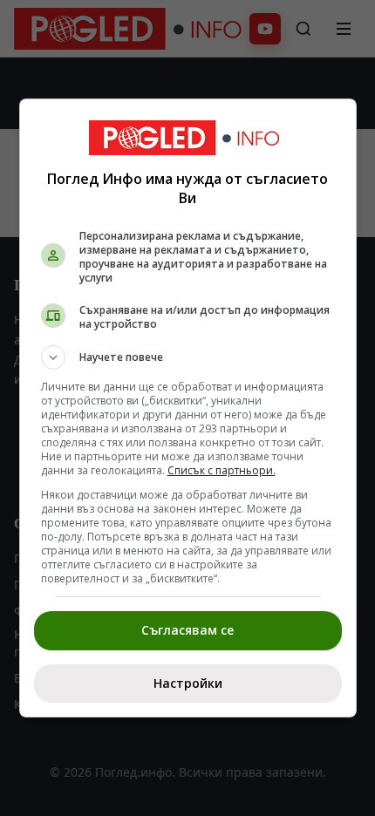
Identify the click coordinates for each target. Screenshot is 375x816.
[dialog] (188, 408)
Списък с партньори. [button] (221, 470)
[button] (188, 357)
